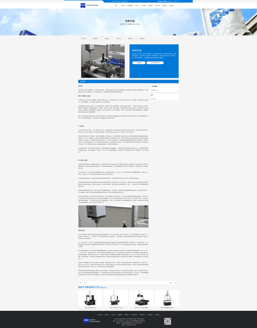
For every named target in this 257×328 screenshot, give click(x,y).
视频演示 (120, 314)
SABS (176, 282)
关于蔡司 (107, 314)
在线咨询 (139, 62)
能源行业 (130, 38)
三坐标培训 (150, 314)
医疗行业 (119, 38)
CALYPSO (153, 99)
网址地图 (160, 1)
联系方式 (157, 314)
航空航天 (107, 38)
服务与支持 (134, 314)
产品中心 (113, 314)
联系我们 (165, 1)
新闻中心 (127, 314)
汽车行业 (138, 24)
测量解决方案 (131, 24)
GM (84, 282)
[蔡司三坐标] (92, 6)
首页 (126, 24)
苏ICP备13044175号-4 (131, 325)
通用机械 (95, 38)
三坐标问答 (142, 314)
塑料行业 (142, 38)
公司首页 (100, 314)
